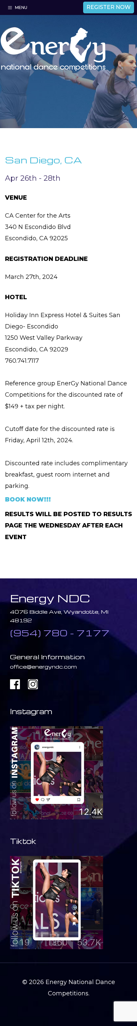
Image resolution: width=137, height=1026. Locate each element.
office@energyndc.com (43, 666)
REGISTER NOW (108, 7)
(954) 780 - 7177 (59, 633)
